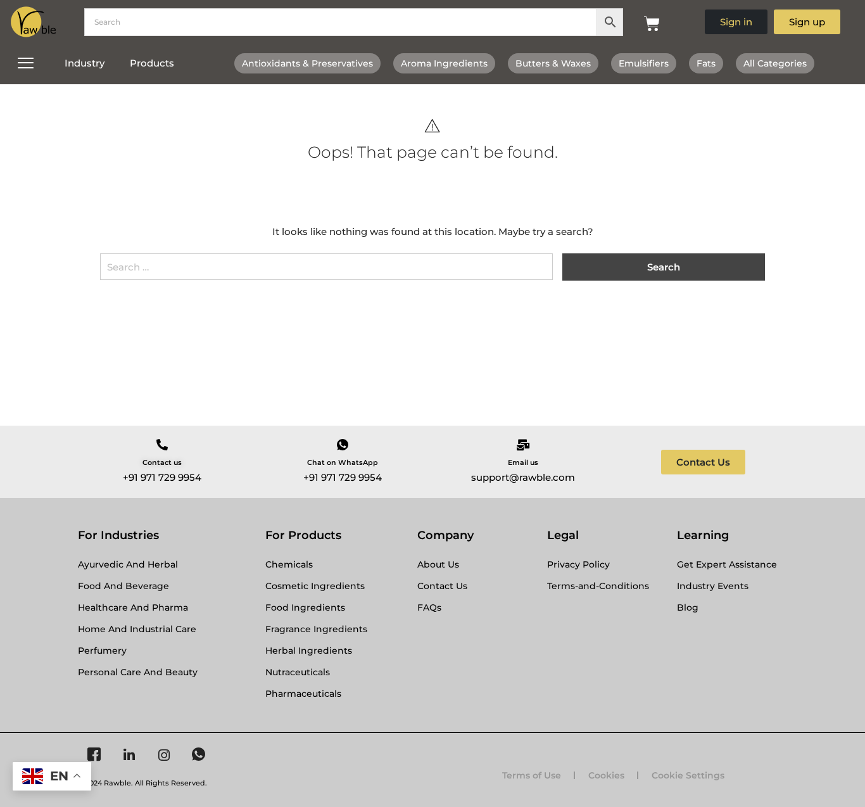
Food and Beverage (123, 586)
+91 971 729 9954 (162, 477)
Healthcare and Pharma (133, 607)
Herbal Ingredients (308, 650)
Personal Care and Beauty (138, 672)
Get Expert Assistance (727, 564)
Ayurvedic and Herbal (128, 564)
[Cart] (652, 23)
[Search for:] (326, 271)
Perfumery (102, 650)
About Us (438, 564)
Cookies (606, 775)
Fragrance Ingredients (316, 629)
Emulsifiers (644, 63)
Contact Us (442, 586)
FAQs (429, 607)
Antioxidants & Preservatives (307, 63)
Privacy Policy (578, 564)
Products (152, 63)
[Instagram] (164, 755)
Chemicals (289, 564)
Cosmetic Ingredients (315, 586)
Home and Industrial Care (137, 629)
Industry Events (712, 586)
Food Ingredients (305, 607)
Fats (706, 63)
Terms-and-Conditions (598, 586)
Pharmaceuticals (303, 693)
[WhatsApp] (199, 755)
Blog (687, 607)
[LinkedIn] (129, 755)
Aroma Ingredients (444, 63)
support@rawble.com (523, 477)
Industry (84, 63)
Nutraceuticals (297, 672)
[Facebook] (94, 755)
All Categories (775, 63)
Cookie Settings (688, 775)
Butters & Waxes (553, 63)
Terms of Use (531, 775)
